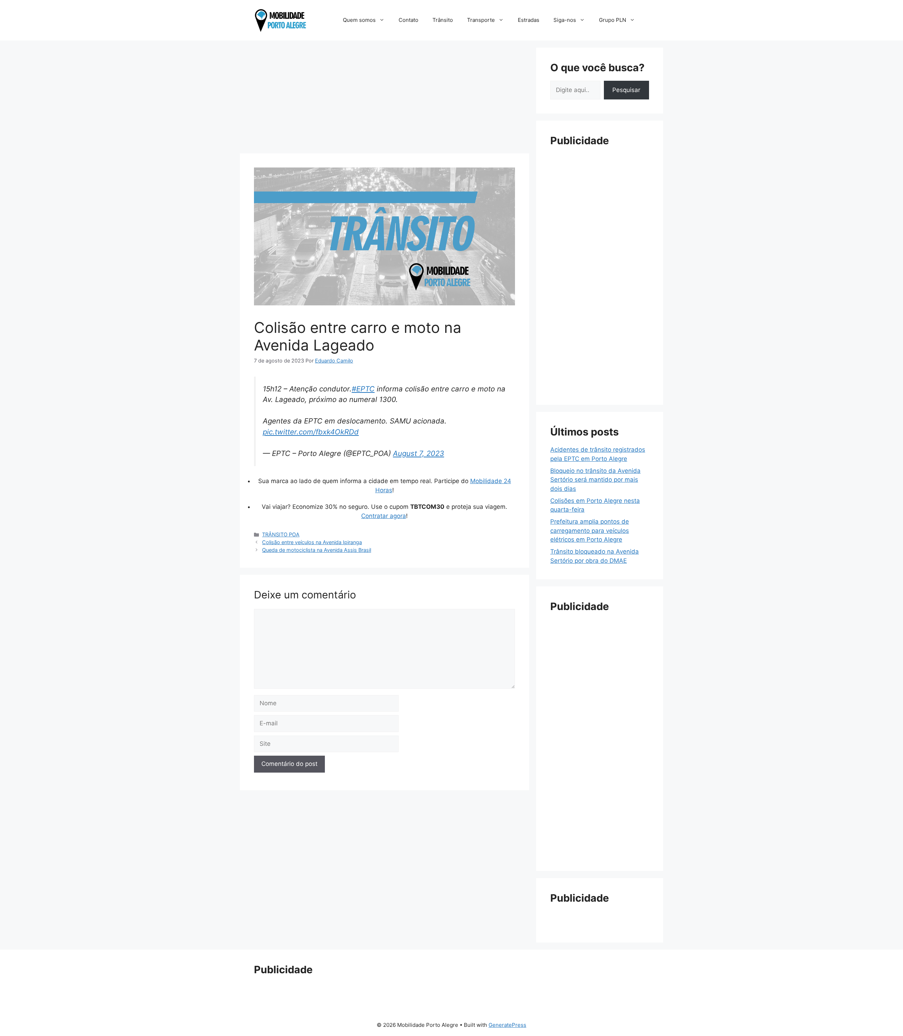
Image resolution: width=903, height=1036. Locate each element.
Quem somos (359, 20)
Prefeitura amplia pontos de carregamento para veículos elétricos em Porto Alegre (589, 530)
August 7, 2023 (418, 453)
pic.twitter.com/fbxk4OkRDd (311, 431)
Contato (408, 20)
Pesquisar (626, 89)
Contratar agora (383, 515)
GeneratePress (507, 1025)
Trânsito (442, 20)
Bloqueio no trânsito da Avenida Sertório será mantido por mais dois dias (595, 479)
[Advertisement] (384, 97)
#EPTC (363, 388)
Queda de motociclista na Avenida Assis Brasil (316, 550)
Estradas (528, 20)
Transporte (481, 20)
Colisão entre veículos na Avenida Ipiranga (312, 542)
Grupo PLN (612, 20)
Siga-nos (564, 20)
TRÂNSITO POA (280, 534)
